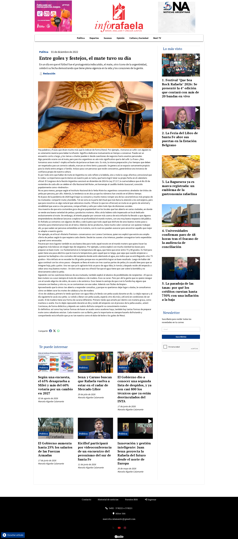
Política (81, 38)
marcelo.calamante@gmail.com (119, 518)
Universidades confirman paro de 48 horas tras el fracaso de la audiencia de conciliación (180, 238)
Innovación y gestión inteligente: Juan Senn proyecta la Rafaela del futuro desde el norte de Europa (134, 453)
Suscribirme (181, 336)
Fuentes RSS (131, 499)
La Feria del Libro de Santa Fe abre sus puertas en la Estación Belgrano (180, 139)
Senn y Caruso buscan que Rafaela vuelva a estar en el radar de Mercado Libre (95, 383)
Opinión (120, 38)
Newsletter (171, 312)
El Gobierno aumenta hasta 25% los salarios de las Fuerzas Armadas (55, 449)
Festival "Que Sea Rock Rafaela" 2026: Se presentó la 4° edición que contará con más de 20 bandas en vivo (180, 88)
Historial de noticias (108, 499)
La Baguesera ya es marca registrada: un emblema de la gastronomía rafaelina (179, 188)
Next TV (157, 38)
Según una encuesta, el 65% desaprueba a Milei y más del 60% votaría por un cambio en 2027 (55, 385)
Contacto (86, 499)
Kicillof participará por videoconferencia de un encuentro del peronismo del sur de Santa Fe (94, 451)
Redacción (49, 73)
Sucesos (108, 38)
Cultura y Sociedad (138, 38)
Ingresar (151, 499)
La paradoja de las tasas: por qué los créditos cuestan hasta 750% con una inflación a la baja (180, 291)
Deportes (94, 38)
